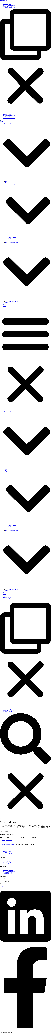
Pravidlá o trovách (12, 237)
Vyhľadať (2, 765)
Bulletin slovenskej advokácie (9, 5)
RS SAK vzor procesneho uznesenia (8, 844)
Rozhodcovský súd (7, 4)
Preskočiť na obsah (4, 0)
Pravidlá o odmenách (12, 238)
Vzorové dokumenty (9, 300)
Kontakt (4, 306)
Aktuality (5, 303)
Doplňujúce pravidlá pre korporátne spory (17, 241)
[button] (25, 60)
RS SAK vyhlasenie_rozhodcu (7, 840)
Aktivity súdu (5, 302)
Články (4, 304)
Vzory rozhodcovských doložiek (12, 301)
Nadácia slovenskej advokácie (9, 6)
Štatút (6, 181)
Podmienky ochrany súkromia (11, 242)
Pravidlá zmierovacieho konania (14, 239)
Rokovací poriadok (9, 182)
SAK (4, 2)
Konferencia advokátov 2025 (9, 7)
